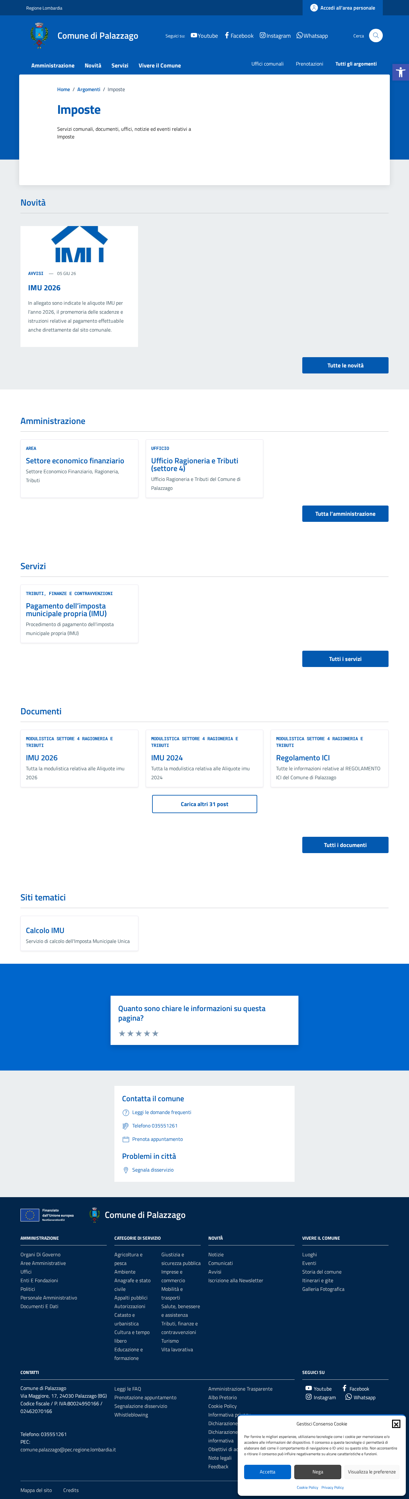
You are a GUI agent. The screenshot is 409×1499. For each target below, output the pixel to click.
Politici (27, 1289)
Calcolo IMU (45, 930)
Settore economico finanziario (75, 460)
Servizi (120, 65)
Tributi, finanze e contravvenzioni (69, 593)
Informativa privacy (229, 1414)
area (31, 448)
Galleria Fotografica (323, 1289)
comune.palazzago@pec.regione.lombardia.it (68, 1449)
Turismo (170, 1341)
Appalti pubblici (131, 1297)
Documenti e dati (39, 1306)
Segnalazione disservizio (140, 1406)
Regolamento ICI (303, 757)
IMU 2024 (167, 757)
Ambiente (124, 1271)
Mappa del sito (36, 1490)
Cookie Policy (307, 1487)
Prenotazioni (309, 63)
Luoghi (309, 1254)
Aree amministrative (43, 1263)
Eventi (309, 1263)
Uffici (26, 1271)
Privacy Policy (332, 1487)
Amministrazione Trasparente (240, 1389)
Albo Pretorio (222, 1397)
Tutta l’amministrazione (345, 513)
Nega (318, 1471)
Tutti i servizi (345, 659)
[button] (400, 72)
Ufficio (160, 448)
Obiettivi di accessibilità (234, 1449)
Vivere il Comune (160, 65)
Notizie (216, 1254)
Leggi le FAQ (127, 1389)
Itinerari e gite (317, 1280)
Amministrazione (52, 65)
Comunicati (220, 1263)
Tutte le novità (346, 365)
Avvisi (37, 273)
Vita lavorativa (177, 1349)
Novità (93, 65)
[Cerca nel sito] (376, 36)
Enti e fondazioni (39, 1280)
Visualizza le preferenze (372, 1471)
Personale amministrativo (48, 1297)
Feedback (218, 1466)
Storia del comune (322, 1271)
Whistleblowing (131, 1414)
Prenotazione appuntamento (145, 1397)
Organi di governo (40, 1254)
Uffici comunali (267, 63)
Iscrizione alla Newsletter (235, 1280)
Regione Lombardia (44, 7)
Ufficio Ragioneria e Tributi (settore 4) (194, 464)
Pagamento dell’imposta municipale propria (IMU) (66, 609)
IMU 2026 (44, 287)
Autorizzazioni (129, 1306)
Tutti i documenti (345, 845)
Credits (71, 1490)
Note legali (220, 1458)
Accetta (267, 1471)
